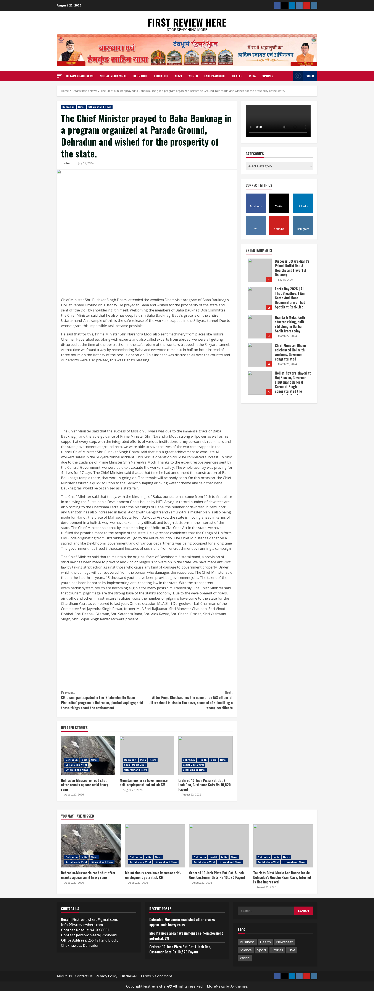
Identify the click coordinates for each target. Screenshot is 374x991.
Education (161, 76)
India (252, 76)
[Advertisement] (147, 396)
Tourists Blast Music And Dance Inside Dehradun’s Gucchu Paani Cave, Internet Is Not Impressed (283, 845)
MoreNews (216, 986)
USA (292, 950)
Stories (277, 950)
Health (237, 76)
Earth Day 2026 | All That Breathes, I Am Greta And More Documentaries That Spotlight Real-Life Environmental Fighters (260, 298)
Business (247, 942)
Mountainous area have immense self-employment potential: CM (147, 755)
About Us (64, 976)
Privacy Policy (106, 976)
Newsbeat (284, 942)
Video (310, 76)
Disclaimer (128, 976)
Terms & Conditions (156, 976)
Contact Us (84, 976)
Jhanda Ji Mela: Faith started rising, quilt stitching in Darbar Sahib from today (260, 326)
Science (246, 950)
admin (68, 163)
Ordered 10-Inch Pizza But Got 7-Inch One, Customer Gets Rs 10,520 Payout (205, 755)
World (193, 76)
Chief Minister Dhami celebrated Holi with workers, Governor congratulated (260, 355)
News (178, 76)
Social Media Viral (113, 76)
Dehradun (140, 76)
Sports (267, 76)
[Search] (288, 76)
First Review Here (187, 22)
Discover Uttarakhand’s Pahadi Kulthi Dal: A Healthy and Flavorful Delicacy (260, 270)
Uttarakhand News (80, 76)
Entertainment (215, 76)
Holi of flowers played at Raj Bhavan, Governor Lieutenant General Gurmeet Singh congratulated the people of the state (260, 383)
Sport (261, 950)
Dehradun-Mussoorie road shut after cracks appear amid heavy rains (88, 755)
